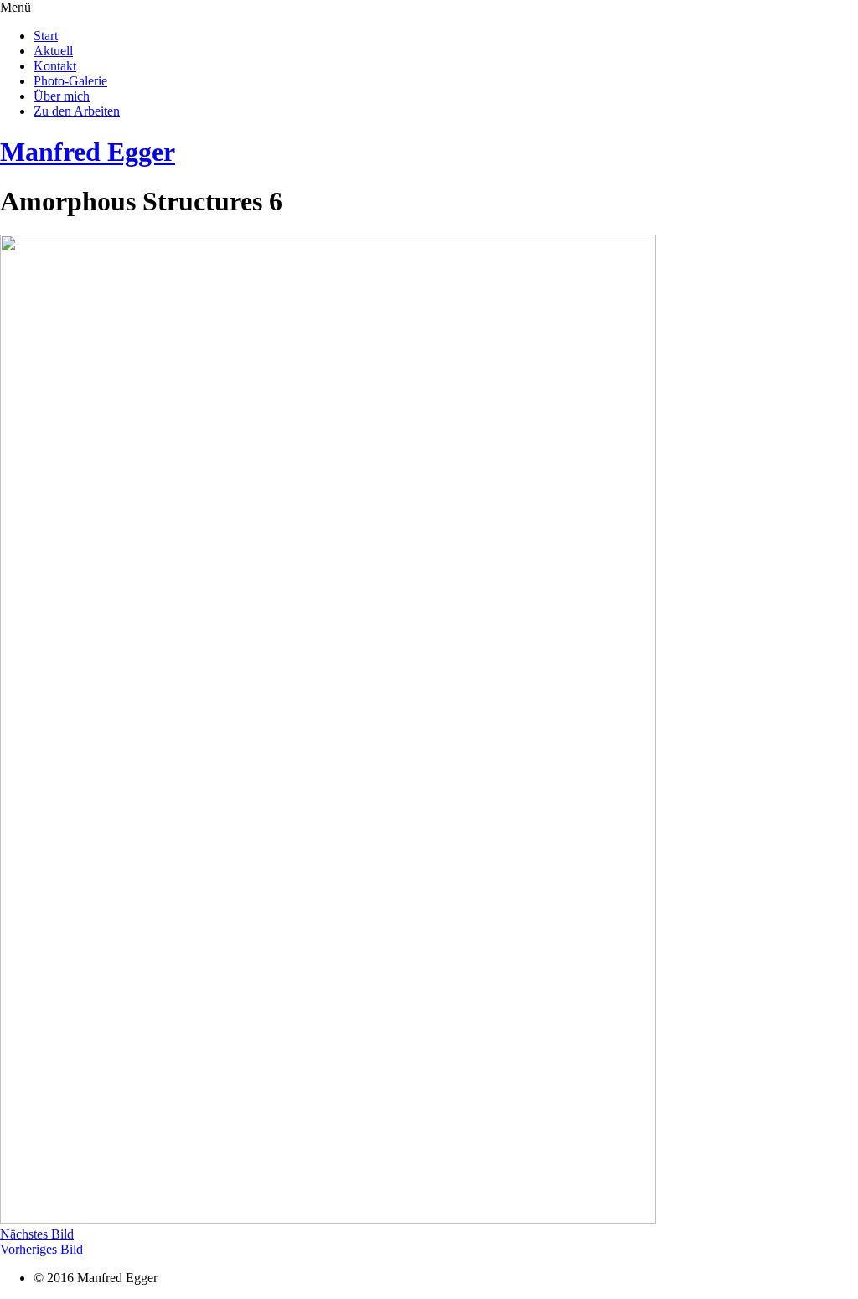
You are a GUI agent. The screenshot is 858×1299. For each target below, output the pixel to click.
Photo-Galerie (70, 81)
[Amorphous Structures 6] (328, 1219)
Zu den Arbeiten (77, 111)
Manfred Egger (87, 152)
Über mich (62, 96)
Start (46, 35)
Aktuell (53, 51)
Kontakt (55, 66)
